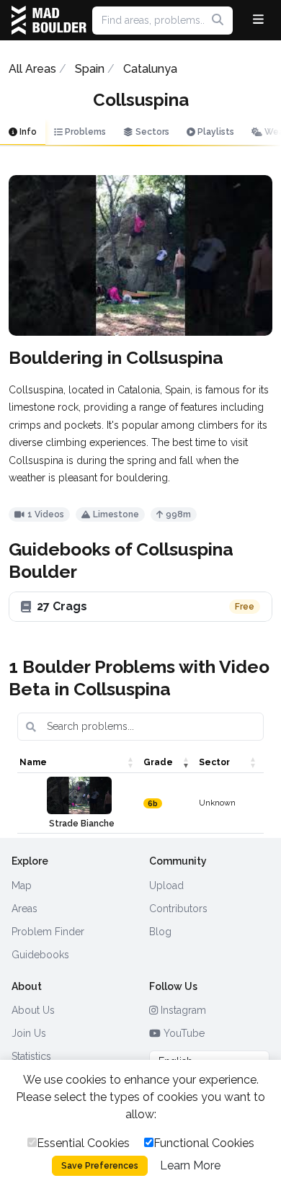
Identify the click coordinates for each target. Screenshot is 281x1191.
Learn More (190, 1165)
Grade (158, 762)
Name (33, 762)
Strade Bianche (82, 823)
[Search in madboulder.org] (217, 20)
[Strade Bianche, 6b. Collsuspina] (79, 795)
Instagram (182, 1010)
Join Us (29, 1033)
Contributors (178, 908)
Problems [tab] (84, 132)
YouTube (183, 1033)
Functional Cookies (203, 1143)
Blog (160, 931)
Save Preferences (99, 1166)
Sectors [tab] (151, 132)
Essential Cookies (83, 1143)
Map (22, 885)
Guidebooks (40, 954)
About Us (33, 1010)
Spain (89, 69)
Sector (214, 762)
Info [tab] (27, 132)
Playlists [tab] (214, 132)
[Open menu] (258, 20)
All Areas (32, 69)
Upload (166, 885)
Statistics (31, 1056)
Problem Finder (48, 931)
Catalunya (150, 69)
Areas (24, 908)
